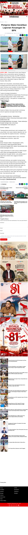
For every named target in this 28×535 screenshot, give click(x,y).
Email (1, 230)
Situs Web (2, 233)
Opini (1, 498)
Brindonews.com (15, 503)
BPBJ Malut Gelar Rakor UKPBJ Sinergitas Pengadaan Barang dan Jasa (7, 216)
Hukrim (2, 495)
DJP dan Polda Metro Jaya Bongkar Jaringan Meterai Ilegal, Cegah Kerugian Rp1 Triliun (17, 367)
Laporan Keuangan (4, 181)
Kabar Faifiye (3, 500)
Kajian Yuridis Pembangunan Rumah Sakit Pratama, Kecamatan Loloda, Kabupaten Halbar (17, 436)
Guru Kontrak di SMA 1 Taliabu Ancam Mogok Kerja (6, 188)
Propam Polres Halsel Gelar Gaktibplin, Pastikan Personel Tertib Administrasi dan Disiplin (15, 105)
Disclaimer (1, 485)
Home (1, 487)
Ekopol (1, 493)
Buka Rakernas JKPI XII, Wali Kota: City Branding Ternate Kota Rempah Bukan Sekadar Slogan (18, 410)
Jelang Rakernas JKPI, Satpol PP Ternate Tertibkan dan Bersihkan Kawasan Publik (16, 404)
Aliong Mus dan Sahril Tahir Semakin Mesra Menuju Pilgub (6, 202)
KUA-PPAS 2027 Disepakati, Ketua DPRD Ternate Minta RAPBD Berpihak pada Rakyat (18, 373)
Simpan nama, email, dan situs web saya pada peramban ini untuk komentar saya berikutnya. (13, 237)
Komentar (2, 222)
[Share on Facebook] (20, 35)
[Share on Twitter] (23, 35)
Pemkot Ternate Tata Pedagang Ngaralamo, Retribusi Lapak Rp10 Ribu (16, 385)
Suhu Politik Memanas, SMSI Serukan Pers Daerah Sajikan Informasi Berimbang (16, 416)
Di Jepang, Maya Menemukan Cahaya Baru (16, 442)
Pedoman (0, 484)
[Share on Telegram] (27, 35)
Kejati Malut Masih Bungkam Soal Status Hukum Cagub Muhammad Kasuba (20, 202)
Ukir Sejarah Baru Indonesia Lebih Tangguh (16, 448)
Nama (1, 228)
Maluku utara (12, 181)
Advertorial (2, 497)
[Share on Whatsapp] (25, 35)
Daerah (2, 491)
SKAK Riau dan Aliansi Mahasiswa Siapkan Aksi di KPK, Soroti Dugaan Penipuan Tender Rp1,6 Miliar (17, 391)
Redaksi (16, 493)
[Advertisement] (14, 521)
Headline (2, 489)
